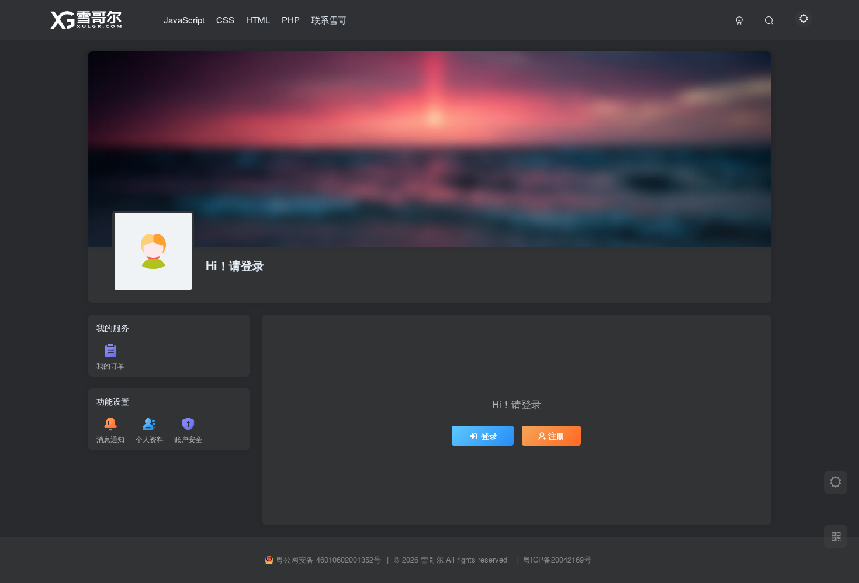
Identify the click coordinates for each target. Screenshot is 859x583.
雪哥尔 (432, 559)
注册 (556, 435)
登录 (489, 435)
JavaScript (184, 19)
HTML (258, 19)
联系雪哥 (329, 19)
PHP (291, 19)
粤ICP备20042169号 (557, 559)
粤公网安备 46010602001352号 (328, 559)
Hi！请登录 (235, 265)
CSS (225, 19)
